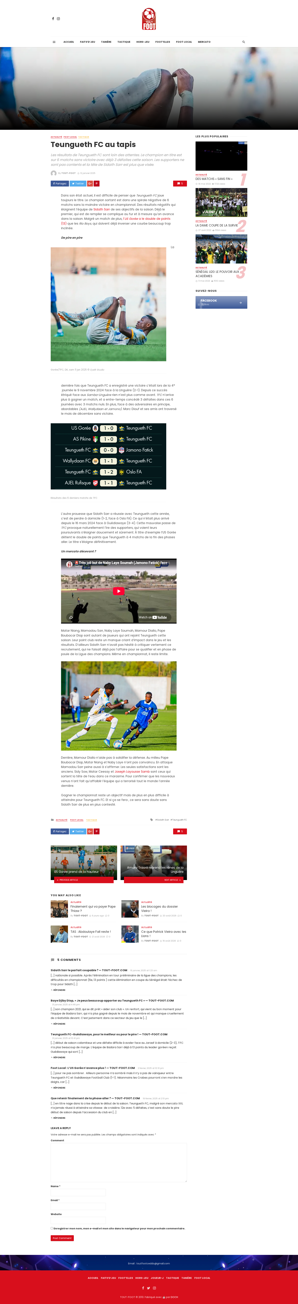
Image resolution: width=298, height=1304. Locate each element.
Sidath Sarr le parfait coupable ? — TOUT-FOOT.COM (89, 970)
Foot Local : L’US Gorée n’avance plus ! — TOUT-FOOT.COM (93, 1068)
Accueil (68, 42)
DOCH (174, 1297)
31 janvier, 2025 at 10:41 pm (66, 1038)
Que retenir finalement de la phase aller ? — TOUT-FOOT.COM (95, 1098)
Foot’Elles (162, 42)
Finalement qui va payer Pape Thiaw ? (93, 908)
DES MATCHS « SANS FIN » (214, 179)
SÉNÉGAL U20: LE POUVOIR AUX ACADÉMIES (217, 274)
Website (56, 1214)
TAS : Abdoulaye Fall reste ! (91, 932)
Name (55, 1186)
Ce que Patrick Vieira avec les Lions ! (163, 934)
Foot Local (184, 42)
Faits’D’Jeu (108, 1278)
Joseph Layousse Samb (132, 772)
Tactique (123, 42)
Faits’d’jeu (87, 42)
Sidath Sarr (101, 209)
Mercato (204, 42)
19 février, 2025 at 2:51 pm (156, 1098)
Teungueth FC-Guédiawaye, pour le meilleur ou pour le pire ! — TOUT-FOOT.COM (109, 1034)
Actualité (56, 137)
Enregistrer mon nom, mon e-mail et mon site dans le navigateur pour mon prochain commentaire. (119, 1228)
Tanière (106, 42)
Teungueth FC (179, 819)
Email (55, 1200)
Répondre (59, 990)
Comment (57, 1140)
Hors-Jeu (142, 42)
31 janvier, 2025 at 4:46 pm (66, 1004)
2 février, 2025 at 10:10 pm (151, 1068)
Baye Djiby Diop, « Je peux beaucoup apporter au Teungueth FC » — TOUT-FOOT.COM (112, 1001)
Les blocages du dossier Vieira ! (159, 908)
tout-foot (68, 173)
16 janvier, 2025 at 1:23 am (143, 970)
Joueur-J (157, 1278)
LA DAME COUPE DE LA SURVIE (217, 225)
